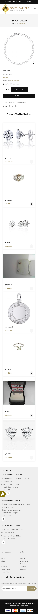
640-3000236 (9, 327)
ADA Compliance (22, 606)
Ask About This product (12, 84)
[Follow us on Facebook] (9, 106)
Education (4, 566)
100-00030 (8, 369)
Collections (23, 564)
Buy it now (19, 96)
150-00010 (8, 411)
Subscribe (31, 588)
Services (4, 564)
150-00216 (8, 454)
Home (14, 23)
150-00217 (8, 242)
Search (22, 558)
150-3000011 (9, 284)
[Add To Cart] (31, 162)
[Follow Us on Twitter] (8, 493)
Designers (23, 566)
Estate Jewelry (24, 561)
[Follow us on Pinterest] (16, 106)
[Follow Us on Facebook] (3, 519)
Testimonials (5, 569)
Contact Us (5, 572)
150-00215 (8, 158)
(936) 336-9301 (8, 507)
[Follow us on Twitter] (13, 106)
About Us (4, 561)
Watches (23, 569)
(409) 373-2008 (8, 533)
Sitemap (13, 606)
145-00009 (8, 200)
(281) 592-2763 (8, 482)
